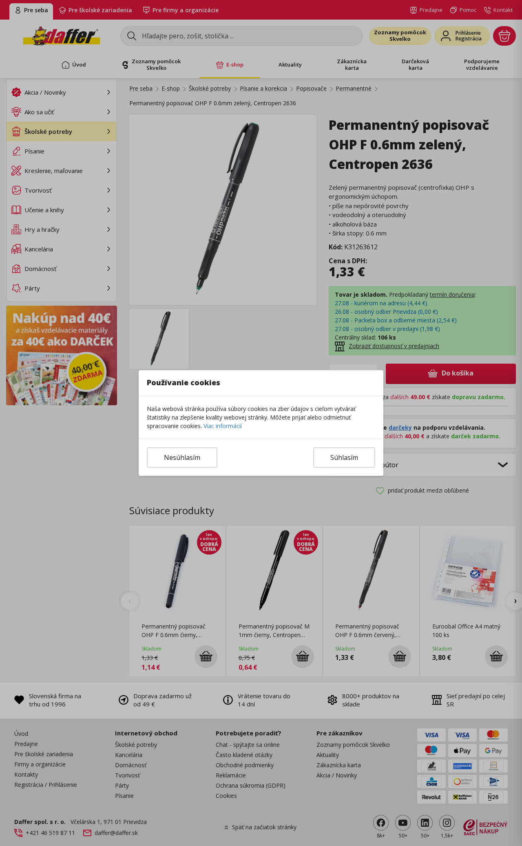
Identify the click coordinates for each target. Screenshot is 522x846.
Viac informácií (222, 426)
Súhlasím (344, 457)
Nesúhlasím (182, 457)
